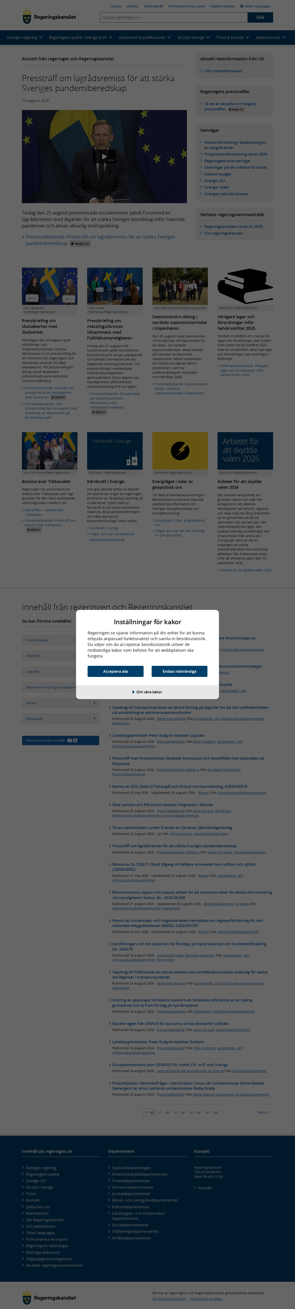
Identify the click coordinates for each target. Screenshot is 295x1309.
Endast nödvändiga (179, 671)
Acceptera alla (115, 671)
